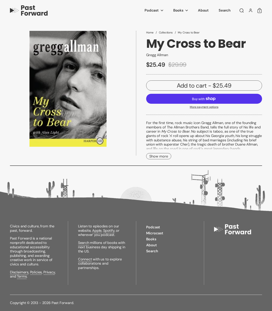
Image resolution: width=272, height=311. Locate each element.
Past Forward (62, 302)
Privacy (49, 272)
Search (83, 242)
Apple (97, 230)
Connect (85, 259)
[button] (241, 10)
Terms (22, 276)
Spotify (108, 230)
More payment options (204, 107)
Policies (36, 272)
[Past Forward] (29, 10)
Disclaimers (19, 272)
